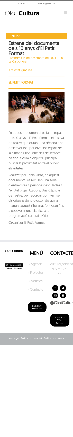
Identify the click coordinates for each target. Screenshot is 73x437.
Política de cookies (54, 338)
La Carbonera (17, 61)
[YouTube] (63, 295)
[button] (65, 4)
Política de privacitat (31, 338)
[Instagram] (55, 295)
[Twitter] (63, 288)
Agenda (36, 264)
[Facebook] (55, 288)
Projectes (36, 272)
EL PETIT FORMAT (20, 82)
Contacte (36, 289)
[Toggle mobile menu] (66, 12)
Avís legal (14, 338)
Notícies (36, 281)
